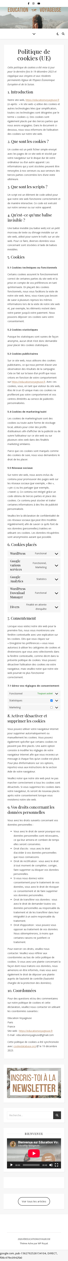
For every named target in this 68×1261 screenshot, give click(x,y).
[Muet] (51, 1165)
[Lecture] (11, 1165)
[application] (34, 1153)
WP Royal (43, 1243)
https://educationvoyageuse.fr (42, 100)
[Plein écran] (56, 1165)
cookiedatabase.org (24, 1046)
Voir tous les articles (34, 1201)
